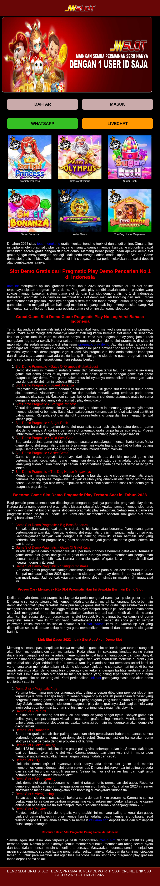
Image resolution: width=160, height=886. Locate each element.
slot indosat (95, 624)
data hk (13, 286)
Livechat (118, 123)
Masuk (117, 104)
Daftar (42, 104)
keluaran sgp (98, 820)
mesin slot (107, 840)
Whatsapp (42, 123)
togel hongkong (48, 243)
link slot (95, 678)
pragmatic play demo (93, 344)
